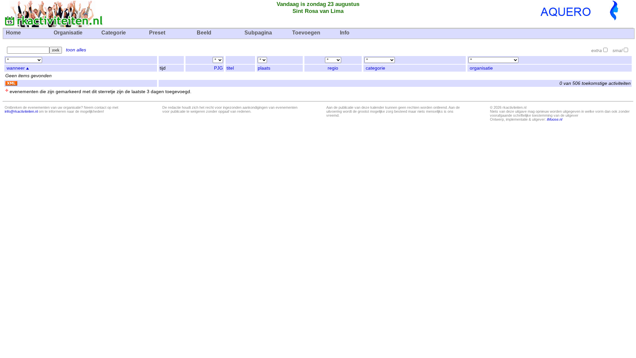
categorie (375, 68)
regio (333, 68)
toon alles (76, 49)
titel (230, 68)
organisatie (481, 68)
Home (13, 32)
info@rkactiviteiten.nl (21, 111)
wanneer (16, 68)
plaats (264, 68)
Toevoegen (306, 32)
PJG (218, 68)
